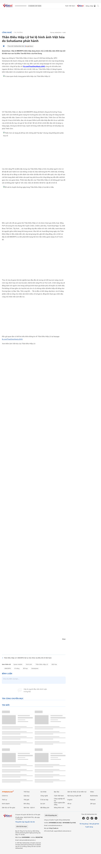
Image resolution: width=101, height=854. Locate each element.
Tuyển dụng (89, 827)
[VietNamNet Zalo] (96, 819)
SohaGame (34, 668)
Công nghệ (7, 32)
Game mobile (18, 664)
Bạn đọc (56, 792)
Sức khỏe (43, 792)
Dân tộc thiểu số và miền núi (76, 792)
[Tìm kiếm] (98, 6)
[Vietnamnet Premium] (8, 792)
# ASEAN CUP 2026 (35, 6)
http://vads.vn (53, 828)
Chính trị (5, 796)
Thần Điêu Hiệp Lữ (42, 664)
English (69, 800)
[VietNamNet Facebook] (83, 819)
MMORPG (8, 668)
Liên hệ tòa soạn (21, 826)
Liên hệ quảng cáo (51, 815)
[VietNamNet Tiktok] (92, 819)
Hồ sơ (69, 804)
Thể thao (26, 792)
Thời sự (4, 800)
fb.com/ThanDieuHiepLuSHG (12, 339)
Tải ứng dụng (84, 824)
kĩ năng (16, 668)
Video (92, 792)
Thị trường (18, 32)
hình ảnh (29, 664)
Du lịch (42, 804)
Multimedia (94, 796)
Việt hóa (54, 664)
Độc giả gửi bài (94, 824)
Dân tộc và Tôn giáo (8, 807)
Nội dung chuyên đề (74, 796)
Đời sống (27, 804)
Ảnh (68, 807)
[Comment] (4, 46)
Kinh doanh (6, 804)
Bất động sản (44, 807)
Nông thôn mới (59, 807)
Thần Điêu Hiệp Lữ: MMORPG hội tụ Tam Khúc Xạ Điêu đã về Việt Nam (28, 658)
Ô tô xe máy (44, 800)
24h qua (93, 804)
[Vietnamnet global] (80, 6)
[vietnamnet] (8, 8)
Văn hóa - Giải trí (29, 807)
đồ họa (25, 668)
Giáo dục (26, 796)
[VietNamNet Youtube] (87, 819)
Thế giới (26, 800)
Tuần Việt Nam (70, 6)
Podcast (92, 800)
